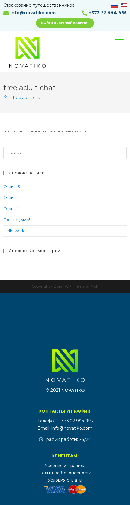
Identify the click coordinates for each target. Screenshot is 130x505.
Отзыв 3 (11, 186)
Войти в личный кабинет (65, 23)
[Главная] (5, 97)
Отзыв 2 (11, 197)
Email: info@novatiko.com (65, 428)
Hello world (14, 230)
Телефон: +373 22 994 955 (65, 421)
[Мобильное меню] (124, 48)
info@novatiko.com (33, 12)
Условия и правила (65, 465)
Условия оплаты (65, 480)
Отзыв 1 (11, 208)
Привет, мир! (16, 219)
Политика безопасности (65, 473)
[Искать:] (65, 152)
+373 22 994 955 (108, 12)
